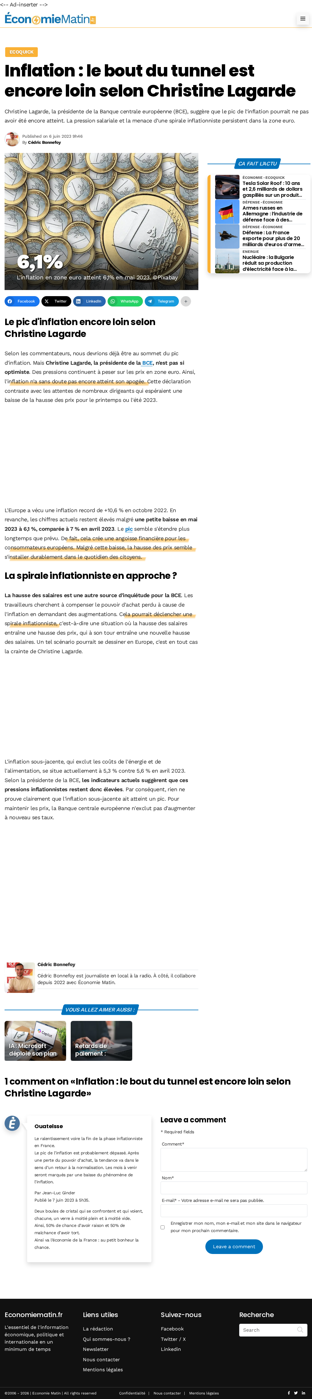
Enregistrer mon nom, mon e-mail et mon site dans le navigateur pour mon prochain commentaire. (236, 1227)
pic (129, 529)
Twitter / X (173, 1339)
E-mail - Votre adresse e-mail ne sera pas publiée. (213, 1200)
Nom (168, 1177)
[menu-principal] (303, 18)
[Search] (300, 1329)
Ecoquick (21, 52)
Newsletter (96, 1349)
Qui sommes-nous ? (106, 1339)
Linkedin (171, 1349)
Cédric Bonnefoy (56, 964)
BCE (147, 362)
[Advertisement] (101, 455)
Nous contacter (101, 1359)
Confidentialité (132, 1393)
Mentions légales (103, 1369)
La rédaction (98, 1329)
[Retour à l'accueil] (144, 18)
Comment (173, 1144)
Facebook (172, 1329)
